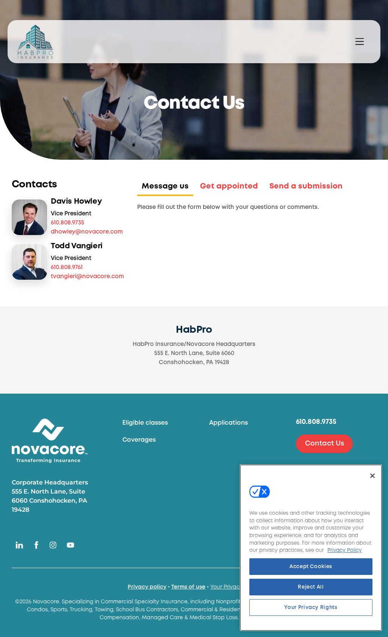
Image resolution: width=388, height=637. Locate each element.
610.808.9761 (67, 267)
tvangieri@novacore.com (87, 276)
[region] (311, 547)
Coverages (139, 440)
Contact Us (324, 444)
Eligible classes (145, 423)
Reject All (311, 587)
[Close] (372, 475)
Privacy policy (147, 587)
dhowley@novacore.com (87, 232)
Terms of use (188, 587)
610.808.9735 (67, 223)
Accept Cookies (310, 566)
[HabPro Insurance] (35, 42)
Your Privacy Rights (235, 587)
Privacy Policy (344, 550)
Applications (228, 423)
